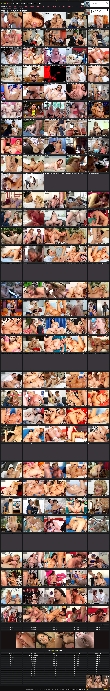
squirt (64, 6)
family (10, 6)
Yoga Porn (81, 0)
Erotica (34, 0)
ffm (77, 6)
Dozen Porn (11, 653)
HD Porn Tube (98, 653)
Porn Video (12, 627)
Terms (56, 687)
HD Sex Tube (22, 0)
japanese (32, 6)
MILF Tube (33, 653)
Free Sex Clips (45, 0)
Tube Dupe (47, 13)
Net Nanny (76, 689)
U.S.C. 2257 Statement (72, 687)
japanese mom (70, 6)
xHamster (3, 13)
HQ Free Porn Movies (33, 655)
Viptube (89, 121)
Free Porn (70, 0)
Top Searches (37, 3)
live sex (92, 0)
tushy (43, 6)
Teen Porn (55, 653)
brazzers (20, 6)
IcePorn (89, 193)
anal (15, 6)
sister (38, 6)
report (21, 27)
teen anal (54, 6)
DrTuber (89, 229)
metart (48, 6)
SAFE (6, 3)
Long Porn (29, 3)
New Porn (15, 3)
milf (59, 6)
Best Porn (22, 3)
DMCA (66, 687)
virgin (26, 6)
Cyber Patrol (70, 689)
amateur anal (83, 6)
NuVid (24, 13)
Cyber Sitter (82, 689)
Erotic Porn (58, 0)
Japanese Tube (77, 653)
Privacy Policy (61, 687)
